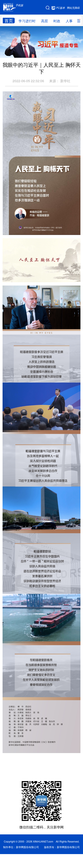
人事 (69, 20)
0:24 (14, 277)
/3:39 (20, 277)
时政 (56, 20)
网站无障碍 (73, 7)
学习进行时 (27, 20)
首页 (8, 20)
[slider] (65, 277)
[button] (6, 277)
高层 (44, 20)
